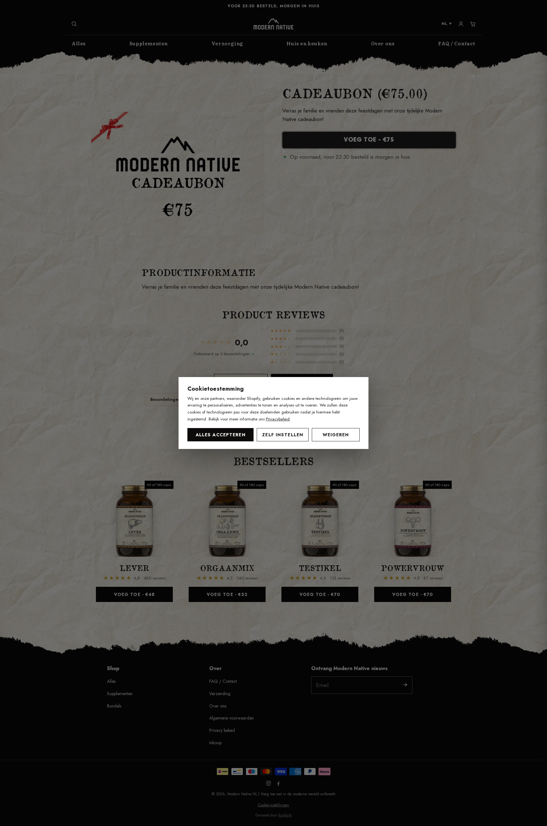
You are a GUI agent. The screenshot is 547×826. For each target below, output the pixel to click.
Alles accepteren (221, 435)
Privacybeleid (278, 419)
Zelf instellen (282, 435)
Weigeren (336, 435)
